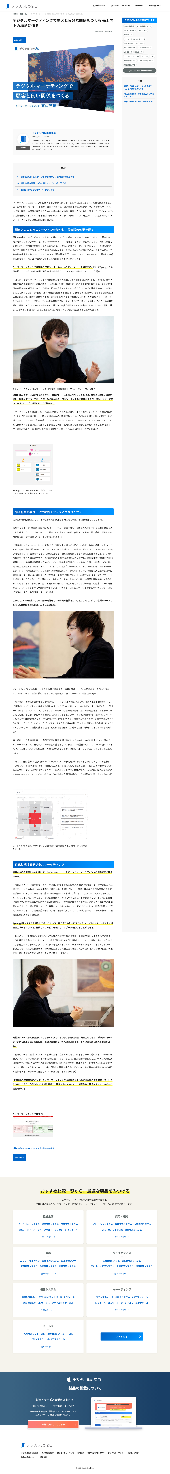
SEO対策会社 (129, 26)
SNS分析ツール (130, 47)
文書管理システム (111, 1260)
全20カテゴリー (121, 1273)
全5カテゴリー (47, 1346)
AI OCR (23, 1260)
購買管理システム (144, 1266)
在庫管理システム (48, 1266)
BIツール (144, 56)
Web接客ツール (130, 60)
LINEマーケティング (146, 60)
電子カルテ (34, 1260)
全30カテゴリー (47, 1310)
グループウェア (45, 1229)
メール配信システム (144, 26)
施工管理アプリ (68, 1260)
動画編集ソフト (129, 65)
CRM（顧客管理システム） (54, 1333)
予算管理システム (69, 1224)
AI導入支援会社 (29, 1297)
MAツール (139, 52)
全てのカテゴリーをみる (141, 70)
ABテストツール (130, 30)
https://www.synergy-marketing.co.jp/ (33, 1148)
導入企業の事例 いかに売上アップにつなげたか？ (44, 183)
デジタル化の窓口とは (30, 1453)
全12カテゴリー (121, 1237)
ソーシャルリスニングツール (134, 39)
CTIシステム (37, 1339)
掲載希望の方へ (155, 5)
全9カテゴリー (47, 1237)
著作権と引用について (96, 1453)
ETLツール (69, 1297)
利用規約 (80, 1453)
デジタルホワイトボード (50, 1297)
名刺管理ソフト (31, 1333)
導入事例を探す (98, 5)
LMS (104, 1229)
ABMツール (128, 52)
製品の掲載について (29, 1457)
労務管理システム (124, 1266)
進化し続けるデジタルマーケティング (38, 189)
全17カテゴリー (121, 1310)
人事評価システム (142, 1224)
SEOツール (128, 35)
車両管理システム (29, 1266)
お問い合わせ (133, 1453)
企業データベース (27, 1229)
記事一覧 (139, 5)
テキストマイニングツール (133, 43)
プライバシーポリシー (116, 1453)
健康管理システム (133, 1229)
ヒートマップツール (131, 56)
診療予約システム (50, 1260)
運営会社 (43, 1457)
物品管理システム (67, 1266)
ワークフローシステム (29, 1224)
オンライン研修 (115, 1229)
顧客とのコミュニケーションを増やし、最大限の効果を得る (48, 176)
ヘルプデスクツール (55, 1339)
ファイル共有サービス (62, 1302)
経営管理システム (50, 1224)
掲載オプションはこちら (53, 1424)
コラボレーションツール (66, 1229)
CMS (152, 56)
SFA (71, 1333)
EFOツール (143, 30)
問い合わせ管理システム (102, 1266)
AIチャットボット (144, 47)
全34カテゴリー (47, 1273)
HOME (15, 14)
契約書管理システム (131, 1260)
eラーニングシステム (102, 1224)
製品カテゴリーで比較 (120, 5)
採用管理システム (123, 1224)
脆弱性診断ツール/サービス (36, 1302)
